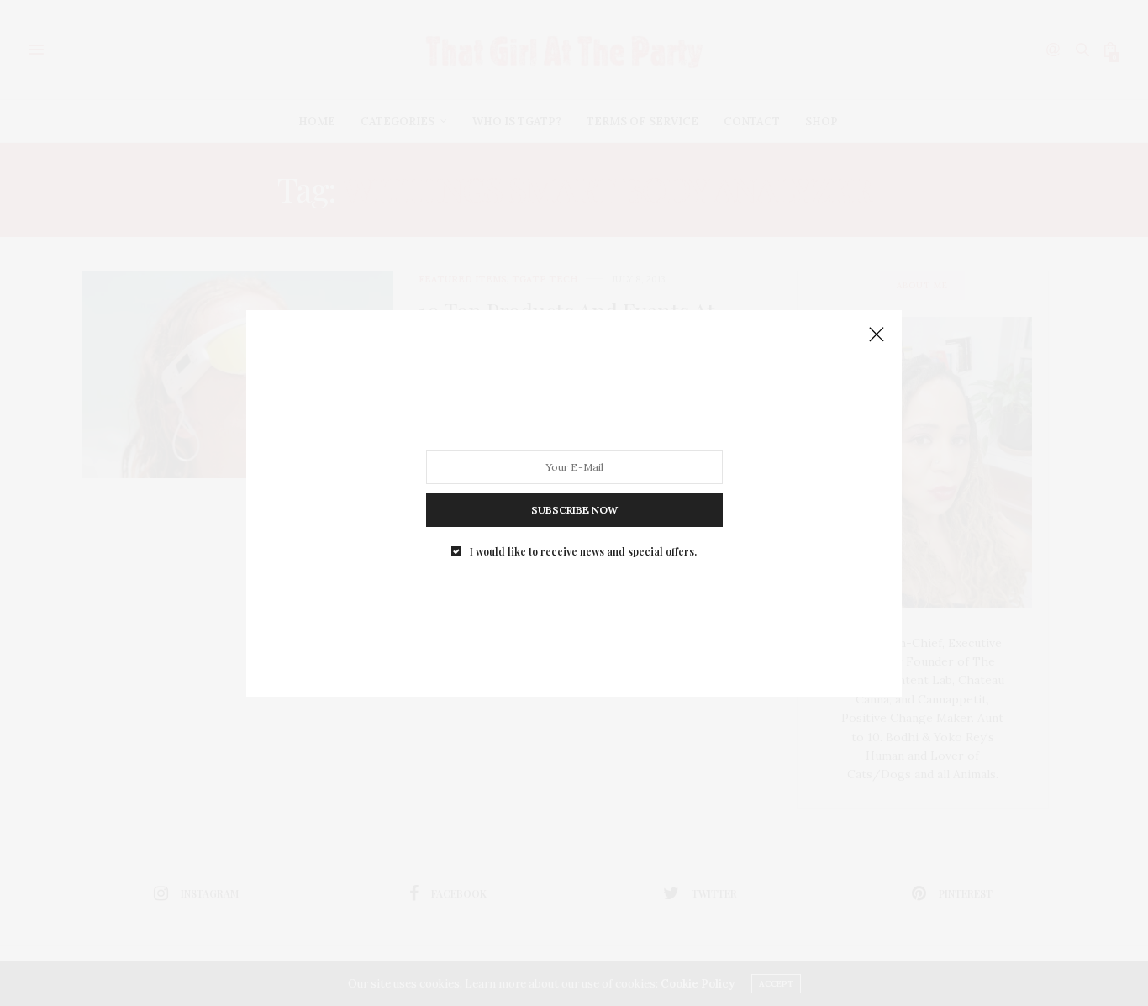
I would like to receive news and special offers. (583, 550)
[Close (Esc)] (876, 335)
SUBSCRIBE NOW (574, 509)
